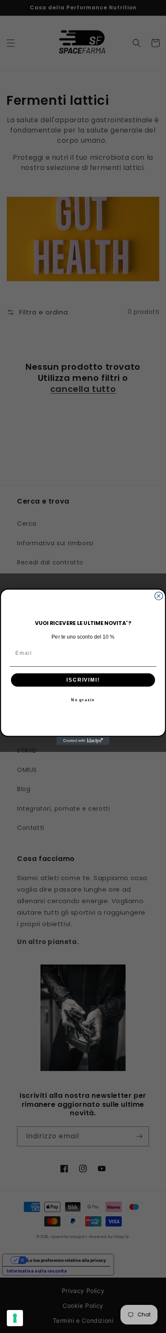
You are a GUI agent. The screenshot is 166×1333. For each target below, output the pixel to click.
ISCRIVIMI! (83, 679)
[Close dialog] (159, 596)
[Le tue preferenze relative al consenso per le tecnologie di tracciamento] (15, 1318)
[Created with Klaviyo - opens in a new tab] (83, 741)
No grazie (83, 699)
